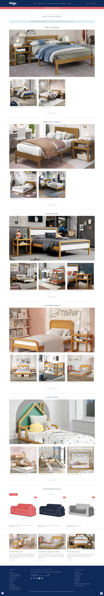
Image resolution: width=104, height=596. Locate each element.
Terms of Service (12, 579)
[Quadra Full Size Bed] (52, 238)
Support (69, 3)
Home (34, 3)
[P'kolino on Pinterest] (34, 578)
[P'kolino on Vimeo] (42, 578)
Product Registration (13, 586)
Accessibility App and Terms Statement (82, 583)
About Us (11, 572)
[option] (52, 8)
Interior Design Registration (14, 589)
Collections (39, 3)
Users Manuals (77, 571)
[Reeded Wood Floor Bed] (23, 184)
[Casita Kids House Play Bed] (52, 460)
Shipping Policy (77, 579)
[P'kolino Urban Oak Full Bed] (52, 53)
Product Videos (77, 577)
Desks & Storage (55, 3)
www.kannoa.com (81, 585)
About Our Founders (13, 577)
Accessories (63, 3)
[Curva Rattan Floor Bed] (80, 368)
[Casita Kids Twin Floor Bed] (80, 460)
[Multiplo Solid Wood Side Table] (80, 276)
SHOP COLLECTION (52, 113)
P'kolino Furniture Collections (52, 14)
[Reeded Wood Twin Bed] (52, 146)
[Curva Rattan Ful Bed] (52, 330)
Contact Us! (76, 581)
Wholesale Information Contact (15, 587)
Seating (48, 3)
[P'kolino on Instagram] (37, 578)
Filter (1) (14, 494)
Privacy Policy (12, 584)
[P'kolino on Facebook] (31, 578)
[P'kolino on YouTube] (39, 578)
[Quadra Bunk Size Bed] (52, 276)
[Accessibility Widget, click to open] (2, 593)
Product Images (77, 575)
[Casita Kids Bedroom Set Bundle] (52, 421)
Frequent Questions (78, 573)
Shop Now (12, 560)
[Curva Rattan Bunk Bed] (52, 368)
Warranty (11, 582)
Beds (45, 3)
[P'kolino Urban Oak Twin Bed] (23, 92)
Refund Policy (12, 580)
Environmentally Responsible (15, 575)
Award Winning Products (14, 573)
